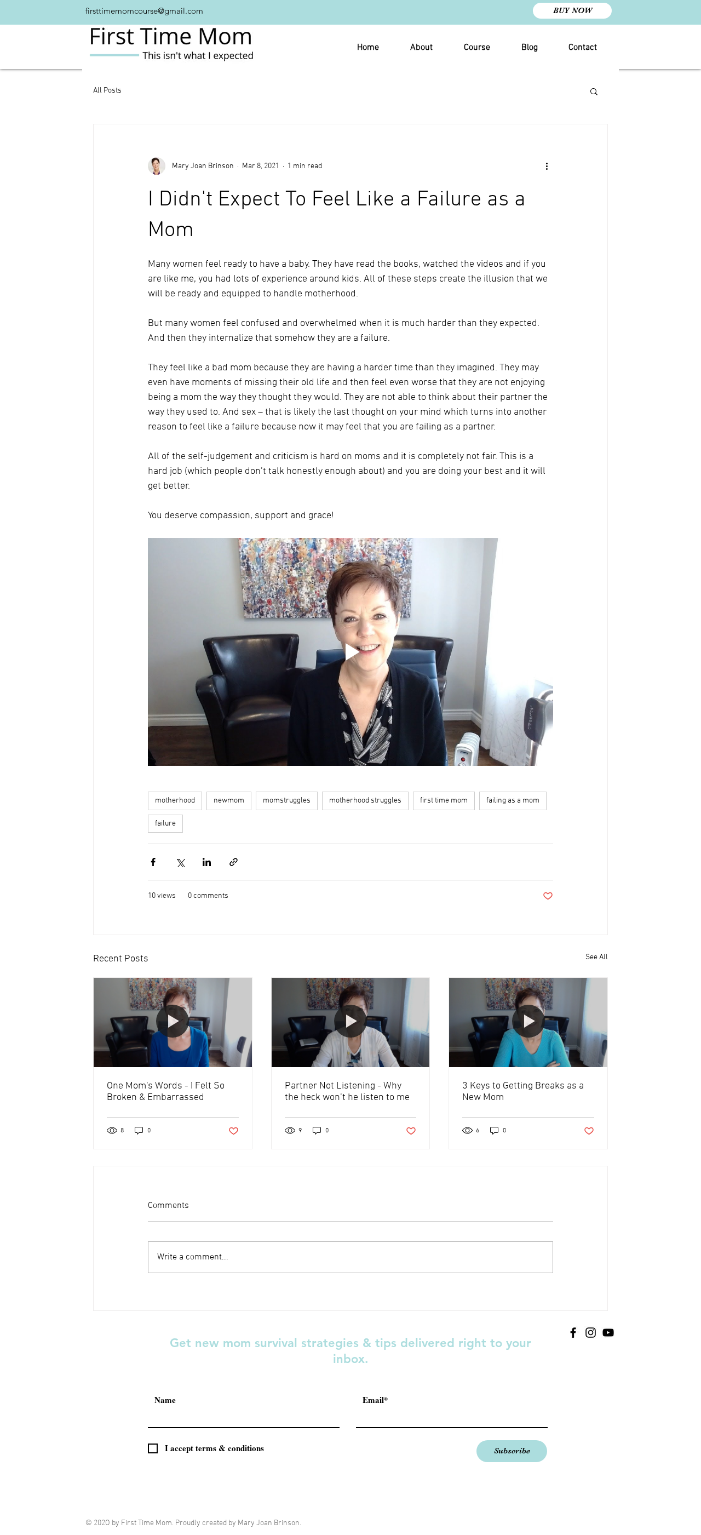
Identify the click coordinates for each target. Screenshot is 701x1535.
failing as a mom (512, 800)
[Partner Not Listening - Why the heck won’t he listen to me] (351, 1022)
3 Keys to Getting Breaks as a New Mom (523, 1091)
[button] (594, 91)
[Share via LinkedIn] (207, 862)
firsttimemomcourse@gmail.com (144, 10)
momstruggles (287, 800)
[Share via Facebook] (153, 862)
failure (165, 823)
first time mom (444, 800)
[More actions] (546, 166)
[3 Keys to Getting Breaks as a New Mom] (528, 1022)
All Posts (107, 90)
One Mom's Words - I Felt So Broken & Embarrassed (166, 1091)
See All (596, 957)
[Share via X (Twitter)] (180, 862)
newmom (229, 800)
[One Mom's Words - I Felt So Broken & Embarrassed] (173, 1022)
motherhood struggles (365, 800)
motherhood (175, 800)
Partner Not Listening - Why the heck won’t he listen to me (347, 1091)
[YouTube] (608, 1332)
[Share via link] (233, 862)
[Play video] (350, 652)
